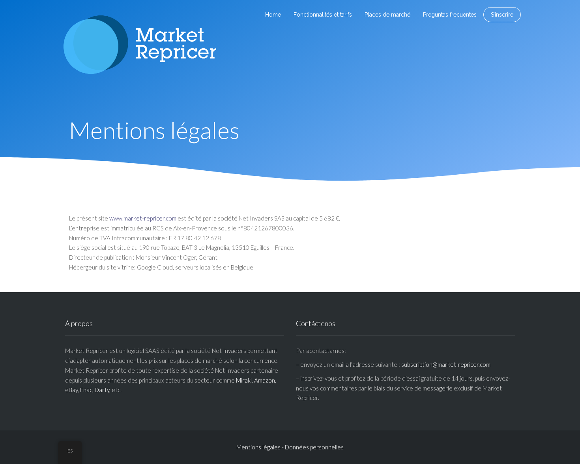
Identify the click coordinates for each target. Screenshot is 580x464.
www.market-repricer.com (142, 218)
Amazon (264, 380)
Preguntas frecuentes (450, 14)
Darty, (102, 389)
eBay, (72, 389)
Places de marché (387, 14)
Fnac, (87, 389)
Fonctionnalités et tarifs (323, 14)
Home (273, 14)
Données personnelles (314, 447)
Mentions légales (258, 447)
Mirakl (244, 380)
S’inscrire (502, 14)
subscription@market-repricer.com (445, 364)
